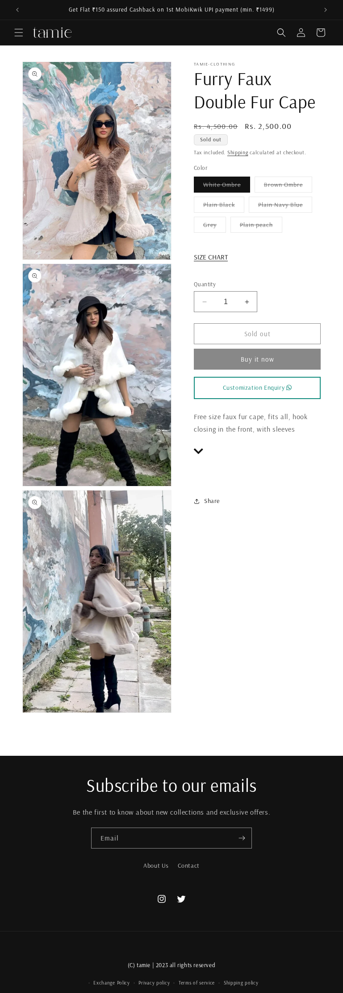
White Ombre (226, 186)
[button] (19, 32)
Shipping (237, 152)
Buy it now (257, 359)
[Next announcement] (325, 10)
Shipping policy (241, 983)
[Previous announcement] (17, 10)
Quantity (205, 284)
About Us (156, 865)
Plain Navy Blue (285, 206)
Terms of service (197, 983)
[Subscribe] (241, 838)
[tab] (257, 451)
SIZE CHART (211, 256)
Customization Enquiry (254, 387)
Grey (214, 226)
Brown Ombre (288, 186)
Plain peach (261, 226)
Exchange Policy (111, 983)
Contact (189, 865)
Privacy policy (154, 983)
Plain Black (223, 206)
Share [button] (212, 501)
